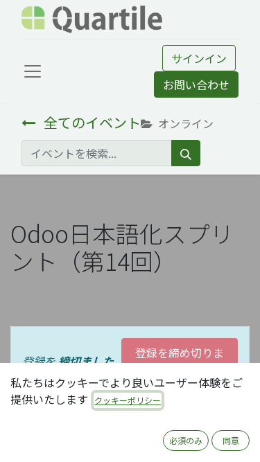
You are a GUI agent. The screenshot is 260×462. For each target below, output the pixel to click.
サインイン (199, 58)
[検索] (185, 153)
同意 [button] (231, 440)
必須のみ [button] (185, 440)
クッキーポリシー (127, 400)
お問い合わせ (196, 84)
